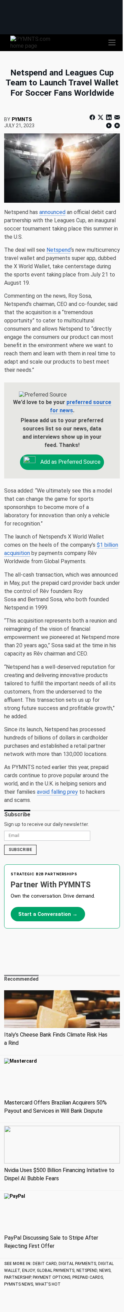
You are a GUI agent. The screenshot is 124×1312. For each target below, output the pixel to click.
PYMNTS (22, 119)
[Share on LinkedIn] (109, 117)
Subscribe (20, 849)
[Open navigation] (112, 42)
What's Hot (48, 1284)
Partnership (17, 1277)
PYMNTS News (18, 1284)
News (105, 1270)
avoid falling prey (57, 792)
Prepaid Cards (87, 1277)
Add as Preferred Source (70, 462)
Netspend (58, 250)
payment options (51, 1277)
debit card (44, 1263)
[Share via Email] (116, 117)
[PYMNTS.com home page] (34, 42)
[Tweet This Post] (100, 117)
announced (52, 212)
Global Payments (55, 1270)
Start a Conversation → (48, 914)
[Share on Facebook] (93, 117)
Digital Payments (77, 1263)
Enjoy (28, 1270)
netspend (86, 1270)
